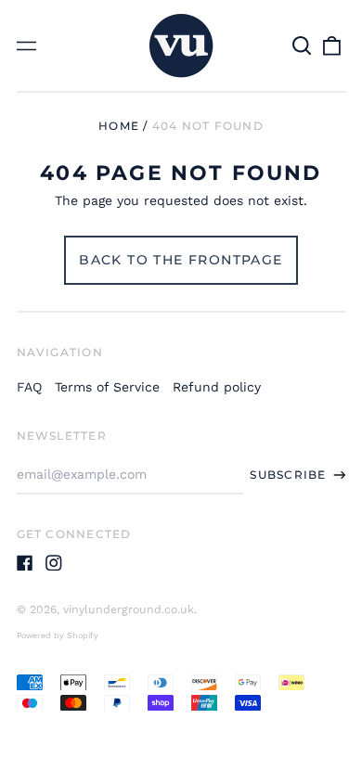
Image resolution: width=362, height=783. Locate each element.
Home (118, 126)
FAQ (29, 386)
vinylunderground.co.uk (128, 609)
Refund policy (217, 386)
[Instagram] (53, 563)
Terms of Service (107, 386)
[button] (302, 45)
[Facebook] (25, 563)
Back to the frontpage (180, 259)
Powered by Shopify (57, 635)
